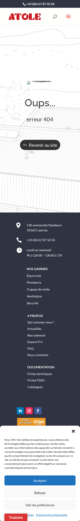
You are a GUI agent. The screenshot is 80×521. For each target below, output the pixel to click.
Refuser (40, 493)
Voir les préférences (40, 505)
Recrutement (36, 335)
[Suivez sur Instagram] (29, 410)
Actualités (34, 329)
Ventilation (34, 296)
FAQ (30, 348)
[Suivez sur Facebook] (38, 410)
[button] (73, 431)
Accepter (40, 481)
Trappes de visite (38, 289)
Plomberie (34, 282)
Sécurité (32, 303)
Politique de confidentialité (51, 515)
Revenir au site (43, 145)
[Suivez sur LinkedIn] (20, 410)
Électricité (34, 276)
